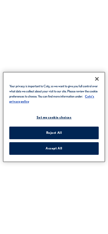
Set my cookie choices (54, 117)
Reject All (54, 132)
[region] (54, 117)
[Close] (97, 79)
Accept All (54, 148)
